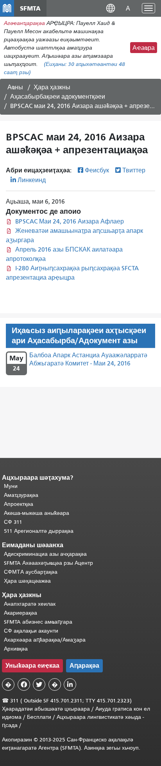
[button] (110, 8)
